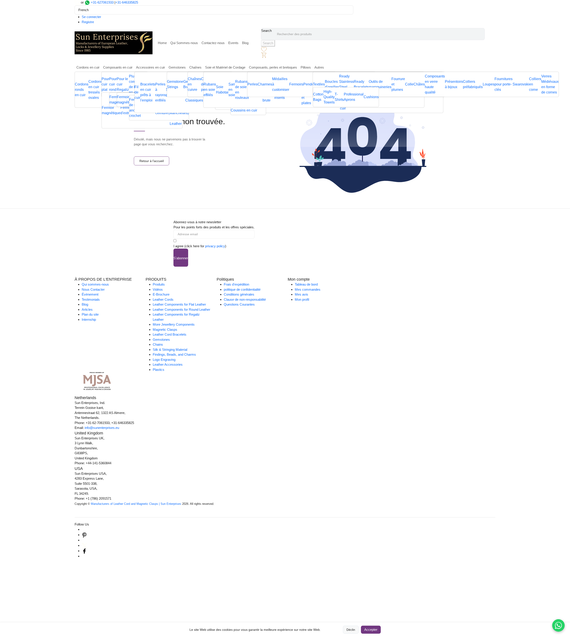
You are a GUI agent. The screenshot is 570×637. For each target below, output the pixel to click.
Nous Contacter (93, 289)
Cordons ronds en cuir (81, 89)
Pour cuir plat (105, 84)
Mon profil (302, 299)
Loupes (489, 84)
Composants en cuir (117, 67)
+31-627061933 (102, 2)
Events (233, 43)
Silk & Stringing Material (170, 349)
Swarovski (521, 84)
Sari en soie (231, 89)
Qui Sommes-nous (184, 43)
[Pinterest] (84, 535)
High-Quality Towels (329, 97)
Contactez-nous (213, 43)
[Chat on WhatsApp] (558, 625)
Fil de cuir (137, 92)
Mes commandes (307, 289)
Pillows (306, 67)
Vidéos (158, 289)
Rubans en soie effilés (210, 89)
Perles (252, 84)
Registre (88, 22)
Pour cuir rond (113, 84)
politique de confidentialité (242, 289)
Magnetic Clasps (165, 329)
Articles (87, 309)
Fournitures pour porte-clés (504, 84)
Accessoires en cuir (150, 67)
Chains (158, 344)
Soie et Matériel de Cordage (225, 67)
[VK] (84, 556)
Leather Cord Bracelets (169, 334)
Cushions (371, 97)
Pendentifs (311, 84)
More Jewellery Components (174, 324)
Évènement (90, 294)
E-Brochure (161, 294)
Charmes (265, 84)
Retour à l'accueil (151, 161)
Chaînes (195, 67)
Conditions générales (239, 294)
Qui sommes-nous (95, 284)
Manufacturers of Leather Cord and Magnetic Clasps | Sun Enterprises (136, 503)
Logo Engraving (164, 359)
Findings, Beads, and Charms (174, 354)
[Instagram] (84, 529)
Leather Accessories (168, 364)
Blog (245, 43)
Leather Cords (163, 299)
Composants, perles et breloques (273, 67)
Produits (159, 284)
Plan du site (90, 314)
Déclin (350, 629)
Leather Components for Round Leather (181, 309)
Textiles (319, 84)
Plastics (158, 369)
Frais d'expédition (236, 284)
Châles (419, 84)
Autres (319, 67)
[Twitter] (84, 545)
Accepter (370, 629)
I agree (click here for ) (199, 246)
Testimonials (91, 299)
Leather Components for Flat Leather (179, 304)
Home (162, 43)
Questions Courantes (239, 304)
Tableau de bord (306, 284)
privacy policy (215, 246)
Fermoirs (296, 84)
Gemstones (177, 67)
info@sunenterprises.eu (102, 428)
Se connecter (91, 17)
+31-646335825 (126, 2)
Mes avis (301, 294)
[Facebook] (84, 551)
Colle (409, 84)
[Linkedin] (84, 540)
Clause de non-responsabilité (245, 299)
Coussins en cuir (244, 110)
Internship (89, 319)
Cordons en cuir (88, 67)
